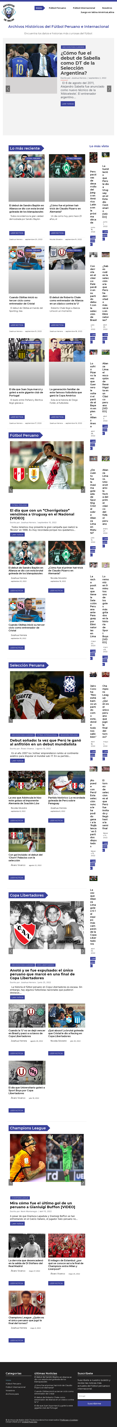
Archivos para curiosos (73, 47)
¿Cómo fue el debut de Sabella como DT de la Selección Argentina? (80, 63)
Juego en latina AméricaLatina (97, 12)
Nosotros (107, 8)
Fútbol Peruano (57, 8)
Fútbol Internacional (84, 8)
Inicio (39, 8)
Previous (8, 89)
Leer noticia (68, 103)
